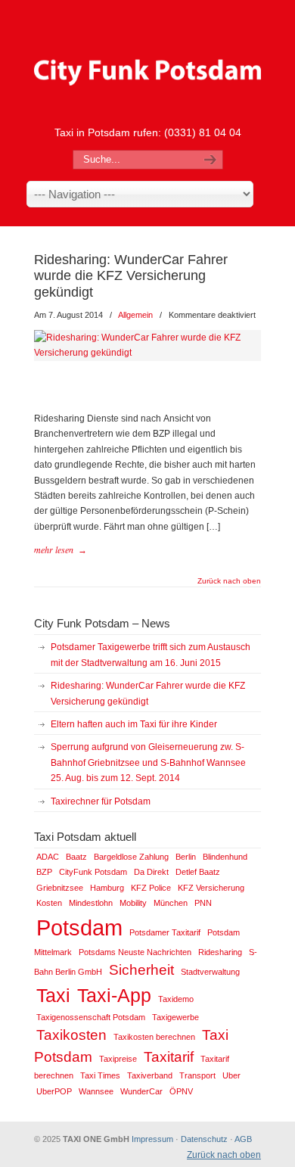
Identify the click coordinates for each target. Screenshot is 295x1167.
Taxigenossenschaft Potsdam (90, 1017)
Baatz (76, 856)
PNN (203, 902)
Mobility (133, 902)
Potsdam (79, 927)
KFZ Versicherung (211, 887)
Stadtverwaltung (210, 971)
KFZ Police (151, 887)
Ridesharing (220, 952)
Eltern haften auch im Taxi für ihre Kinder (134, 724)
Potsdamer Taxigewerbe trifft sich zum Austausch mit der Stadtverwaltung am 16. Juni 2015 (150, 655)
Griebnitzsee (59, 887)
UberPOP (54, 1091)
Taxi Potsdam (147, 61)
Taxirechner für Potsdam (101, 801)
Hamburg (107, 887)
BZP (44, 871)
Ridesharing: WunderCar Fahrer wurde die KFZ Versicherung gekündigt (131, 276)
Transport (197, 1075)
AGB (243, 1139)
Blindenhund (225, 856)
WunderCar (141, 1091)
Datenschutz (204, 1139)
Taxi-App (114, 995)
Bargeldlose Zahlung (131, 856)
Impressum (152, 1139)
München (171, 902)
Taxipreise (118, 1058)
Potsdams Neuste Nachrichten (135, 952)
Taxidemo (176, 999)
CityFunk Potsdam (93, 871)
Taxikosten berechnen (154, 1036)
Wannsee (96, 1091)
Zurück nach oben (229, 581)
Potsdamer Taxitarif (164, 932)
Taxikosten (71, 1035)
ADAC (47, 856)
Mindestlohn (91, 902)
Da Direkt (151, 871)
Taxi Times (100, 1075)
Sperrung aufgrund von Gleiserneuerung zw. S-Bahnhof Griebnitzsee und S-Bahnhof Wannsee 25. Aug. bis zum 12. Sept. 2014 (148, 762)
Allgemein (135, 314)
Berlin (185, 856)
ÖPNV (181, 1091)
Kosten (49, 902)
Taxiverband (149, 1075)
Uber (231, 1075)
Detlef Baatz (197, 871)
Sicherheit (141, 970)
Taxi (53, 995)
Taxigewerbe (175, 1017)
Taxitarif (169, 1057)
